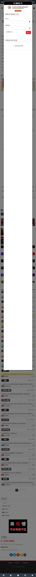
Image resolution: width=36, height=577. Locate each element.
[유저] (10, 575)
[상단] (32, 575)
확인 (28, 32)
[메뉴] (3, 575)
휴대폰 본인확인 (19, 46)
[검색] (25, 575)
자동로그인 (9, 32)
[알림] (18, 575)
